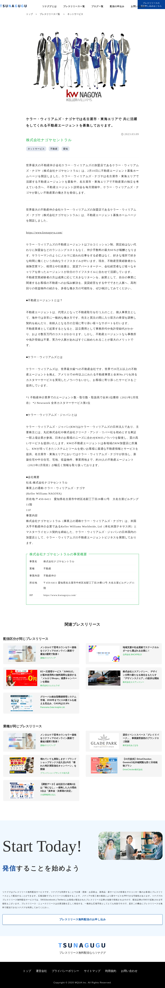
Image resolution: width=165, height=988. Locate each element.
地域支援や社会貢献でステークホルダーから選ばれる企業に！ (141, 649)
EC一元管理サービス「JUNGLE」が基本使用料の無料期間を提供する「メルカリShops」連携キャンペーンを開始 (58, 676)
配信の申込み (117, 6)
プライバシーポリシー (65, 971)
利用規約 (110, 971)
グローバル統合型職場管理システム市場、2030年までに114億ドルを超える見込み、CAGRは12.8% (58, 700)
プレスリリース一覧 (74, 6)
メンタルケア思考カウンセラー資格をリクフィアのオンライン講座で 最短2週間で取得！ (58, 650)
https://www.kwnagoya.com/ (44, 232)
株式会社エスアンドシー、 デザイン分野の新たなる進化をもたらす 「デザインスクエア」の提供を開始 (141, 675)
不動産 (54, 148)
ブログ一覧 (97, 6)
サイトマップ (92, 971)
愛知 (65, 148)
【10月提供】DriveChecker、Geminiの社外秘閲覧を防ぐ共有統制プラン (140, 762)
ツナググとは (49, 6)
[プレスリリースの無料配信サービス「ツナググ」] (15, 6)
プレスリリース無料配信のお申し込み (82, 919)
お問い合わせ (138, 6)
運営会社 (41, 971)
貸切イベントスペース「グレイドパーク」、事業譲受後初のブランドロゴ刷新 (141, 738)
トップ (29, 14)
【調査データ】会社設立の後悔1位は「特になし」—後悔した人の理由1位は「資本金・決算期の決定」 (58, 787)
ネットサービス (75, 14)
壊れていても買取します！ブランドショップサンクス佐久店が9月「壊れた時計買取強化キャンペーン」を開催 (58, 764)
